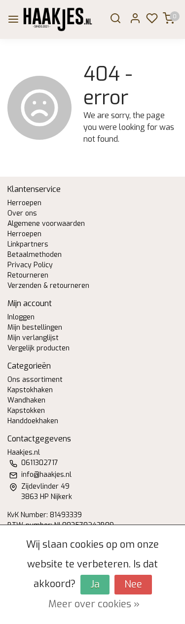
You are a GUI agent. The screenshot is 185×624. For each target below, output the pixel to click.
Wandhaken (26, 400)
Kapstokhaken (30, 390)
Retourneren (27, 275)
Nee (133, 584)
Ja (95, 584)
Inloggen (21, 317)
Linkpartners (27, 244)
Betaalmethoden (34, 254)
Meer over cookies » (94, 604)
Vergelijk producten (38, 348)
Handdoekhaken (32, 421)
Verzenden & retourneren (48, 285)
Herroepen (24, 203)
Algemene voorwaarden (46, 223)
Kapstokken (26, 410)
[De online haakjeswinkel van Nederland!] (58, 19)
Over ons (22, 213)
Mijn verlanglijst (33, 338)
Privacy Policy (30, 265)
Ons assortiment (35, 379)
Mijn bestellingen (34, 327)
